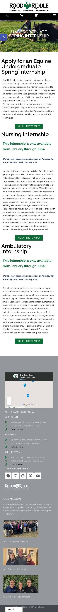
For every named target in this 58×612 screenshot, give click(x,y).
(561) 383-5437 (17, 464)
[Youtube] (37, 476)
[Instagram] (15, 476)
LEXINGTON (11, 417)
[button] (3, 37)
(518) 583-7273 (17, 447)
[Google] (23, 476)
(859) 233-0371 (17, 429)
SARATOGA (11, 434)
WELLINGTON (12, 452)
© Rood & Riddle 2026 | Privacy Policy (29, 607)
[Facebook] (8, 476)
